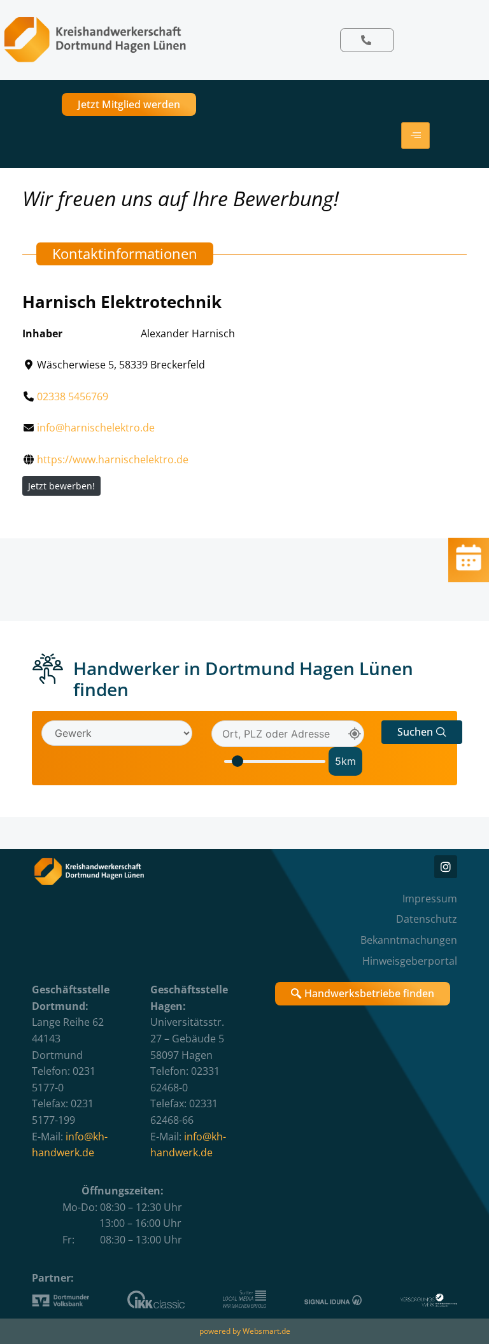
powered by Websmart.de (244, 1331)
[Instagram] (445, 866)
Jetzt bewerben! (61, 486)
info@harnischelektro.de (96, 428)
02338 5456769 (72, 396)
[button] (421, 732)
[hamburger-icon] (415, 135)
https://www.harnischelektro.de (112, 459)
